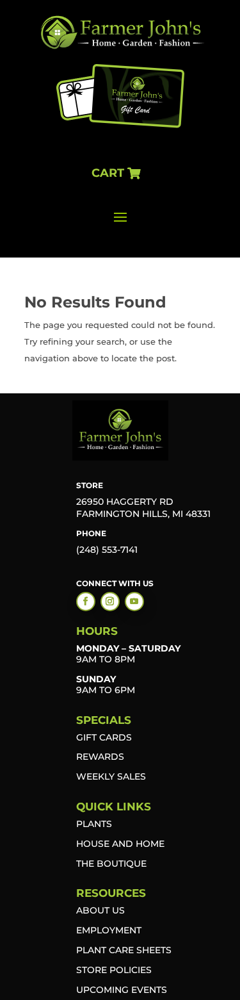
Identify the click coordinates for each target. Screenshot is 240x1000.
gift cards (104, 737)
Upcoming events (121, 990)
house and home (120, 843)
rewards (100, 756)
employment (108, 930)
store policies (114, 970)
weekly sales (111, 776)
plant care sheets (124, 950)
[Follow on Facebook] (85, 601)
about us (100, 910)
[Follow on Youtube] (134, 601)
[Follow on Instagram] (110, 601)
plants (94, 824)
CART (108, 173)
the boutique (111, 863)
